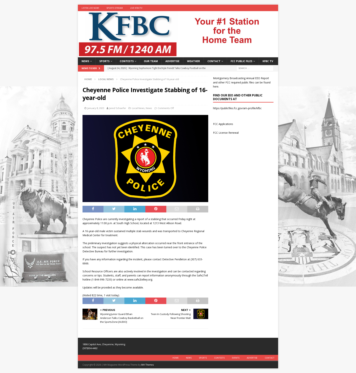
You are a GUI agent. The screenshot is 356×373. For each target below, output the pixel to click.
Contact (213, 61)
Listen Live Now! (90, 7)
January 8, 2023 (95, 108)
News (85, 61)
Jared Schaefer (117, 108)
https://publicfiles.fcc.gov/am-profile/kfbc (237, 108)
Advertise (172, 61)
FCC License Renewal (226, 132)
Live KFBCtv (136, 7)
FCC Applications (223, 124)
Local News (138, 108)
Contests (127, 61)
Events (235, 357)
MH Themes (147, 364)
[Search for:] (254, 68)
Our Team (151, 61)
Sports (104, 61)
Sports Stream (114, 7)
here (215, 86)
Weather (193, 61)
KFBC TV (268, 61)
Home (175, 357)
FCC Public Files (241, 61)
